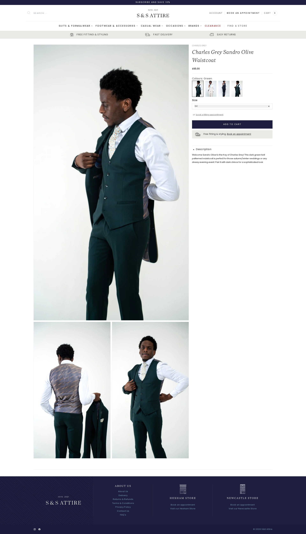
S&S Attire (267, 529)
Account (215, 13)
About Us (123, 491)
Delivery (123, 495)
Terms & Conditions (123, 503)
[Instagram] (34, 529)
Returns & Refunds (123, 499)
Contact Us (123, 511)
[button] (232, 149)
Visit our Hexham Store (183, 509)
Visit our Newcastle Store (243, 509)
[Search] (29, 12)
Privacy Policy (123, 507)
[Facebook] (39, 529)
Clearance (213, 26)
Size (194, 100)
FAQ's (123, 515)
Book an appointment (243, 13)
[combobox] (83, 13)
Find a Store (237, 26)
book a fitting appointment (209, 115)
